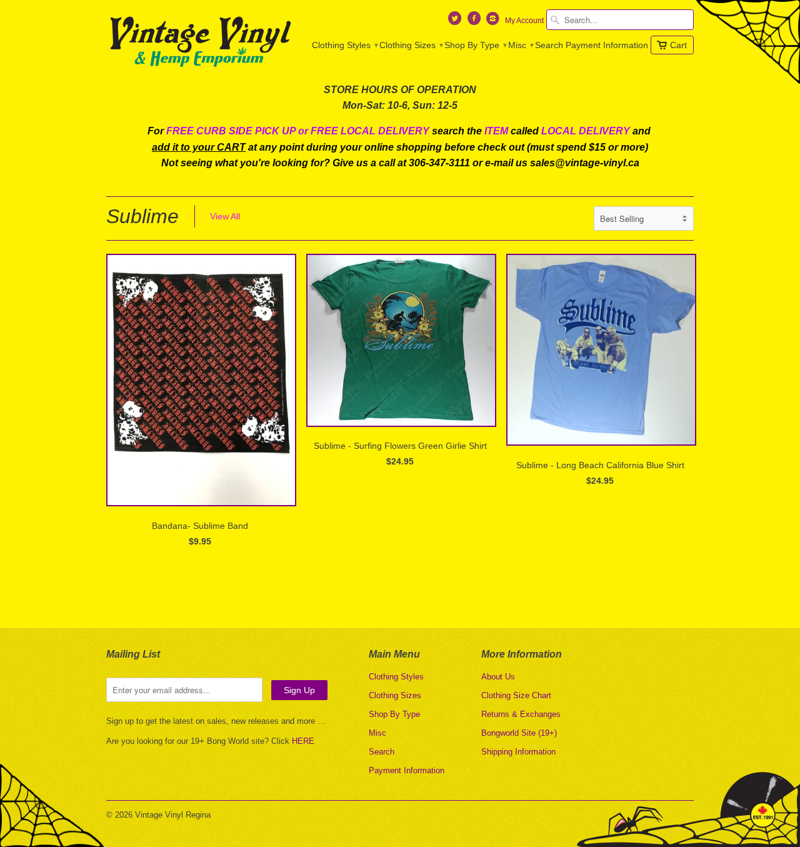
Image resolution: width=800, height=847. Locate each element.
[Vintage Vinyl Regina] (200, 42)
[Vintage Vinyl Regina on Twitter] (456, 21)
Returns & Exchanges (521, 714)
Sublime (142, 216)
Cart (678, 45)
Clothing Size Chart (516, 695)
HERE (303, 741)
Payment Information (607, 45)
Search (549, 45)
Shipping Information (518, 751)
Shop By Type (475, 45)
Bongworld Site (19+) (519, 733)
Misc (520, 45)
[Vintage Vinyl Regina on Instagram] (494, 21)
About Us (498, 676)
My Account (524, 20)
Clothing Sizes (410, 45)
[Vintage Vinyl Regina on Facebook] (475, 21)
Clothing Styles (344, 45)
